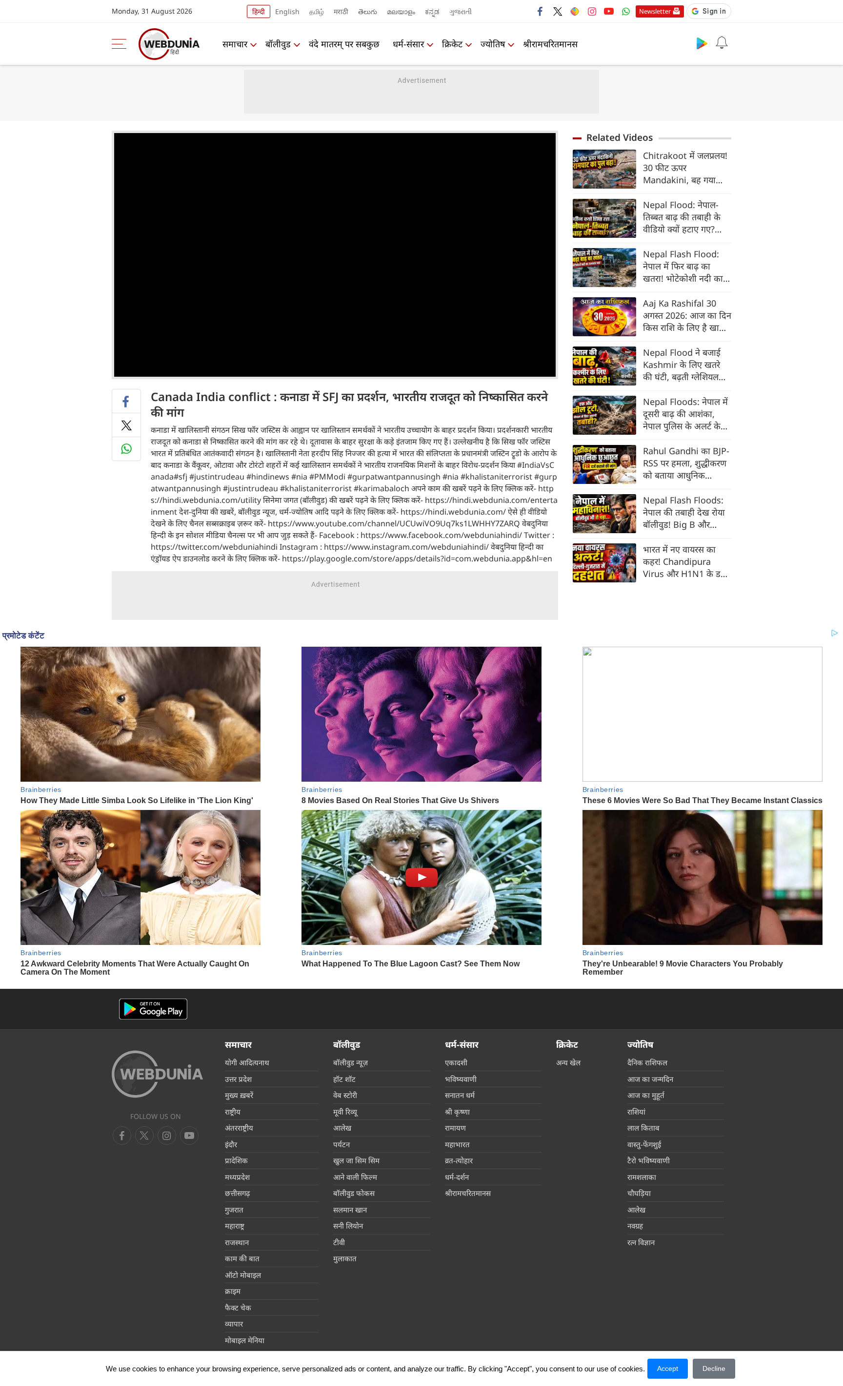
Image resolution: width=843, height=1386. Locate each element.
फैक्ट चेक (238, 1307)
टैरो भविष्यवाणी (648, 1160)
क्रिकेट (452, 44)
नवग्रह (635, 1226)
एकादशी (456, 1062)
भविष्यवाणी (461, 1079)
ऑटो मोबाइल (243, 1275)
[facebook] (540, 11)
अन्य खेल (568, 1062)
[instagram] (591, 11)
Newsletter (655, 11)
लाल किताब (643, 1128)
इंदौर (231, 1144)
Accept (667, 1368)
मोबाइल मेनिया (244, 1340)
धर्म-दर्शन (457, 1177)
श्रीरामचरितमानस (550, 44)
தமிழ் (316, 11)
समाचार (234, 44)
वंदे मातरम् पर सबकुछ (344, 44)
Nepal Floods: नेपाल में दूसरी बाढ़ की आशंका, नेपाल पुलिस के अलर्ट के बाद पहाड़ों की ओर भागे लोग (685, 414)
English (287, 11)
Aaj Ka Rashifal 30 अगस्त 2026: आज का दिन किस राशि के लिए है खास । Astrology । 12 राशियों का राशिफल (687, 315)
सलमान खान (350, 1209)
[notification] (721, 43)
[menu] (121, 44)
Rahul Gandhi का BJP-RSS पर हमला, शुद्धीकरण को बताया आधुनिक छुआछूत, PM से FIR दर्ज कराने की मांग (686, 463)
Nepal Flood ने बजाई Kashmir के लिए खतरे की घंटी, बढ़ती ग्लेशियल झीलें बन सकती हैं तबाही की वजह (682, 364)
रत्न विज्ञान (641, 1242)
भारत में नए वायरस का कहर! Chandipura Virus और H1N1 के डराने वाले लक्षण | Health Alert (687, 561)
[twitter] (557, 11)
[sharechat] (574, 11)
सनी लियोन (348, 1226)
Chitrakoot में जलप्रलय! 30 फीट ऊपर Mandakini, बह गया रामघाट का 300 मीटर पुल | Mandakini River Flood (685, 168)
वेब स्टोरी (345, 1095)
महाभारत (457, 1144)
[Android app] (153, 1009)
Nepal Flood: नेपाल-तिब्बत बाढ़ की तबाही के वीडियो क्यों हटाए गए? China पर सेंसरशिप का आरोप (682, 217)
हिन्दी (258, 11)
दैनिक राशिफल (647, 1062)
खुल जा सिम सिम (356, 1160)
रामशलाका (641, 1177)
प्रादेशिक (236, 1160)
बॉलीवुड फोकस (354, 1193)
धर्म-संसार (408, 44)
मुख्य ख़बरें (239, 1095)
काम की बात (242, 1258)
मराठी (341, 11)
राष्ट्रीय (233, 1111)
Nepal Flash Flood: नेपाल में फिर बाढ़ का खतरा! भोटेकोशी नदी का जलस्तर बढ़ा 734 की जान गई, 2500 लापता (684, 266)
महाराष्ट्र (234, 1226)
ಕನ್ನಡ (432, 11)
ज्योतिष (493, 44)
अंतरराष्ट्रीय (239, 1128)
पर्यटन (341, 1144)
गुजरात (234, 1209)
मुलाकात (345, 1258)
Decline (713, 1368)
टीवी (339, 1242)
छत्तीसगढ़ (237, 1193)
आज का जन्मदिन (650, 1079)
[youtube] (609, 11)
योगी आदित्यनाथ (247, 1062)
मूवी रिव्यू (345, 1111)
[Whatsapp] (626, 11)
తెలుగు (367, 11)
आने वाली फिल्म (355, 1177)
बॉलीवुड (278, 44)
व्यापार (234, 1323)
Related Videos (619, 137)
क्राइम (233, 1291)
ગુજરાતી (460, 11)
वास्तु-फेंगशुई (644, 1144)
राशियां (636, 1111)
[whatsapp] (126, 449)
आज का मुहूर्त (645, 1095)
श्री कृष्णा (457, 1111)
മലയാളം (401, 11)
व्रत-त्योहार (459, 1160)
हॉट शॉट (344, 1079)
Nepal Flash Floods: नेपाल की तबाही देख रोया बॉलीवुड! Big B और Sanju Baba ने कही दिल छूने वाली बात (686, 512)
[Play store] (702, 43)
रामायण (455, 1128)
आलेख (342, 1128)
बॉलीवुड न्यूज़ (350, 1062)
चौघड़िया (639, 1193)
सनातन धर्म (460, 1095)
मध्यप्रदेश (237, 1177)
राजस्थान (237, 1242)
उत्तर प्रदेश (238, 1079)
